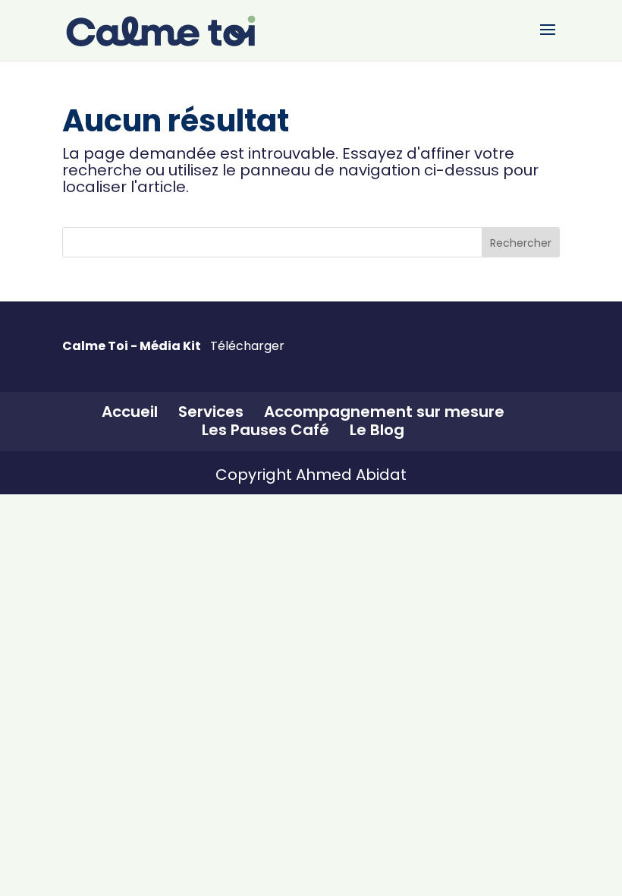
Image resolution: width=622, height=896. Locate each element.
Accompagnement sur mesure (384, 411)
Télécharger (247, 346)
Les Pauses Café (265, 429)
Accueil (130, 411)
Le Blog (377, 429)
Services (210, 411)
